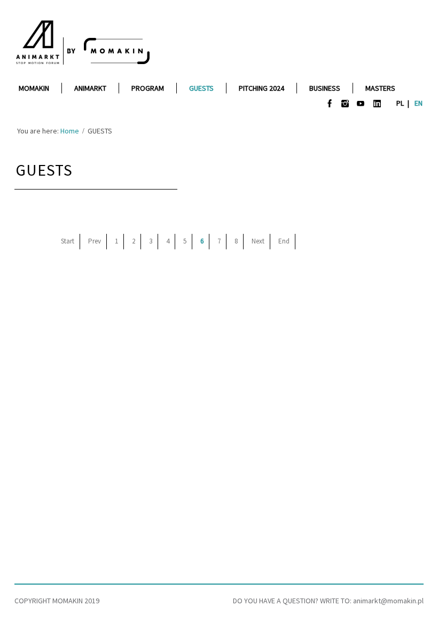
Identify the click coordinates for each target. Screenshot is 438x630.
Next (258, 241)
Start (67, 241)
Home (69, 131)
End (284, 241)
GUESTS (44, 170)
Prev (94, 241)
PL (400, 103)
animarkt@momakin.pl (388, 600)
